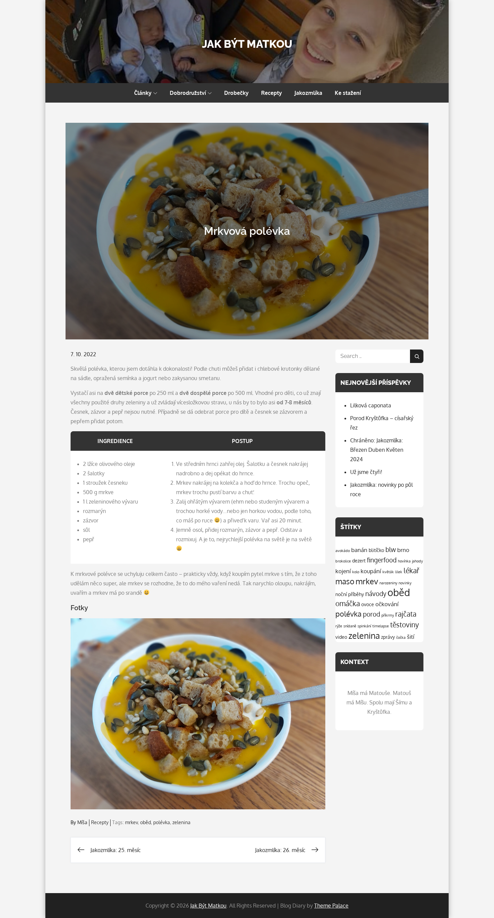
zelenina (181, 822)
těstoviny (404, 624)
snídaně (349, 626)
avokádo (342, 550)
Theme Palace (331, 905)
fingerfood (382, 560)
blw (390, 549)
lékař (411, 570)
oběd (145, 822)
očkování (387, 604)
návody (375, 593)
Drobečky (236, 92)
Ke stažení (348, 92)
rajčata (405, 614)
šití (410, 636)
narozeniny (388, 583)
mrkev (131, 822)
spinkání (364, 626)
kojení (343, 571)
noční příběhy (349, 594)
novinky (405, 583)
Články (143, 92)
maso (344, 581)
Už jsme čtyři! (366, 472)
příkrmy (387, 615)
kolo (355, 572)
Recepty (271, 92)
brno (403, 549)
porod (371, 614)
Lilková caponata (370, 405)
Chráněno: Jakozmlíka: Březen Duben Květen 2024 (376, 450)
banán (359, 549)
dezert (359, 560)
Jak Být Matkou (247, 44)
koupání (371, 571)
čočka (401, 637)
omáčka (347, 603)
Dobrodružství (188, 92)
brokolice (343, 561)
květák (388, 572)
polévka (161, 822)
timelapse (380, 626)
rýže (338, 626)
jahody (417, 561)
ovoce (367, 604)
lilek (398, 572)
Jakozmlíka (308, 92)
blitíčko (376, 550)
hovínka (404, 561)
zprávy (388, 637)
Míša (82, 822)
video (341, 637)
